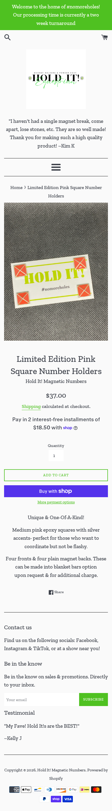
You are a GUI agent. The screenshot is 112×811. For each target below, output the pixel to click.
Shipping (31, 406)
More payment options (56, 502)
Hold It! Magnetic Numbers (61, 770)
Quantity (56, 445)
